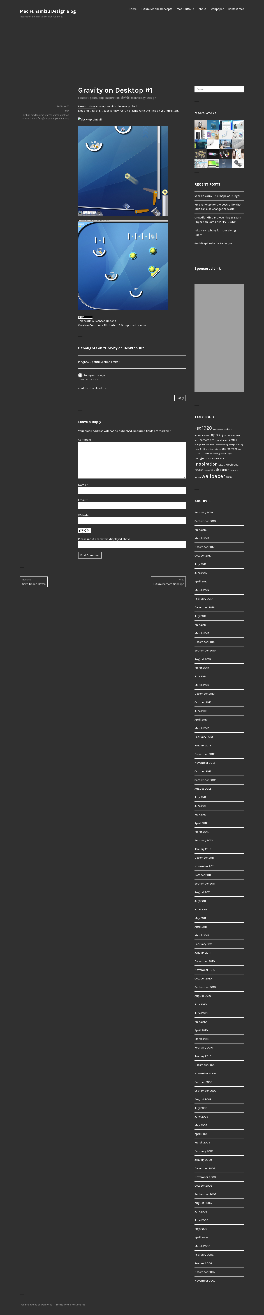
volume (197, 477)
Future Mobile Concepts (156, 9)
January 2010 (202, 1056)
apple (49, 118)
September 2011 (204, 883)
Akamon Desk (225, 429)
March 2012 (201, 831)
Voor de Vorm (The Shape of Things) (217, 196)
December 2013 (204, 693)
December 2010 (204, 961)
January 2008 (203, 1263)
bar (229, 435)
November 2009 (205, 1073)
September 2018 (205, 521)
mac (34, 118)
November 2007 (205, 1280)
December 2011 (204, 857)
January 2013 (202, 745)
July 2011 (200, 901)
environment (229, 448)
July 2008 (200, 1211)
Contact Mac (236, 9)
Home (132, 9)
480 (197, 428)
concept (83, 97)
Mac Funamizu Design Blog (48, 11)
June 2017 (200, 573)
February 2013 (203, 737)
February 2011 (203, 944)
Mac (67, 110)
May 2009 (200, 1125)
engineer (217, 449)
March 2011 (201, 935)
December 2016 (204, 607)
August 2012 (202, 788)
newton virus (37, 115)
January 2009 (203, 1159)
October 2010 (203, 978)
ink (224, 458)
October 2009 (203, 1082)
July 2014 (200, 676)
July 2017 (200, 564)
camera (204, 440)
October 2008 (203, 1185)
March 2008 (202, 1246)
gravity (48, 115)
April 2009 (201, 1134)
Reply (180, 398)
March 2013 (201, 728)
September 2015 (205, 650)
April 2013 (201, 719)
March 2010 (202, 1039)
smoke (207, 470)
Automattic (79, 1304)
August (223, 435)
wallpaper (217, 9)
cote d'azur (210, 444)
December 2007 (204, 1272)
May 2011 (200, 918)
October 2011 (202, 875)
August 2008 (203, 1203)
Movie (229, 464)
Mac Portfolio (185, 9)
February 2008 (204, 1254)
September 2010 (205, 987)
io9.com (221, 465)
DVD (203, 449)
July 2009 (200, 1108)
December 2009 (204, 1064)
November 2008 (205, 1177)
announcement (202, 435)
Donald (197, 449)
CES (212, 440)
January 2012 (202, 849)
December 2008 (205, 1168)
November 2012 (204, 762)
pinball (26, 115)
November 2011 (204, 866)
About (202, 9)
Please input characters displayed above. (104, 539)
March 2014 (201, 685)
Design (151, 97)
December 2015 (204, 642)
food (239, 449)
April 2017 (201, 581)
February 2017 (203, 598)
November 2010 (204, 970)
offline (236, 465)
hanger (228, 454)
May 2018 (200, 529)
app (101, 97)
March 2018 (202, 538)
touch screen (220, 470)
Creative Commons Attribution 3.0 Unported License (112, 325)
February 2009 (204, 1151)
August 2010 (202, 995)
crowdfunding (222, 444)
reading (198, 469)
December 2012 (204, 754)
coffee (233, 440)
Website (83, 515)
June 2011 (200, 909)
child (217, 440)
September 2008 (205, 1194)
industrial (217, 458)
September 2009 (205, 1090)
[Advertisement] (132, 52)
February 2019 (203, 512)
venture (234, 470)
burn (196, 440)
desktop (64, 115)
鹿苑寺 (229, 477)
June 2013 (200, 711)
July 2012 (200, 797)
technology (138, 97)
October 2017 (203, 555)
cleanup (224, 440)
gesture (214, 453)
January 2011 (202, 952)
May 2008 (200, 1228)
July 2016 (200, 616)
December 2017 (204, 547)
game (93, 97)
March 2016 (201, 633)
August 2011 (202, 892)
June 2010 (201, 1013)
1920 (207, 428)
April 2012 (201, 823)
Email (83, 500)
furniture (201, 453)
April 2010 (201, 1030)
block (238, 435)
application (58, 118)
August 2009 (203, 1099)
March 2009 (202, 1142)
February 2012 (203, 840)
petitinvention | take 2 (106, 362)
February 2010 (203, 1047)
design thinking (236, 444)
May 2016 (200, 624)
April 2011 (200, 926)
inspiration (112, 97)
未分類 (125, 97)
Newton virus (87, 106)
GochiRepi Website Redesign (213, 243)
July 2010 (200, 1004)
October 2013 (203, 702)
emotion (209, 449)
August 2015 (202, 659)
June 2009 (201, 1116)
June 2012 (200, 806)
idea (210, 458)
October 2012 (203, 771)
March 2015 (201, 667)
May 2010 (200, 1021)
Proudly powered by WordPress (36, 1304)
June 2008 (201, 1220)
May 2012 (200, 814)
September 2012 (205, 780)
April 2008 (201, 1237)
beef (233, 435)
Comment (84, 439)
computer (199, 444)
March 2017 (201, 590)
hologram (200, 458)
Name (83, 485)
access (216, 429)
